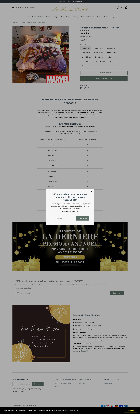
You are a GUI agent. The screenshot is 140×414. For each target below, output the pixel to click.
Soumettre (82, 218)
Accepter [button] (131, 410)
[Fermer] (91, 191)
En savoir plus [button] (73, 410)
